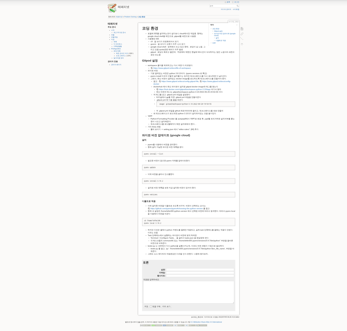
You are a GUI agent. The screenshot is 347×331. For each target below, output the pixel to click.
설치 (217, 38)
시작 (112, 30)
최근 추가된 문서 (120, 32)
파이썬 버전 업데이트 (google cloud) (225, 34)
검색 (238, 6)
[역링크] (242, 33)
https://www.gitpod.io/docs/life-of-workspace (172, 68)
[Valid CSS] (190, 325)
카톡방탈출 (118, 46)
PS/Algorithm (116, 49)
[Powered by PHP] (168, 325)
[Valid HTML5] (179, 325)
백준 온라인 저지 (122, 53)
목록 (115, 42)
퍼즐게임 (114, 37)
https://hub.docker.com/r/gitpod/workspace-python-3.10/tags (185, 89)
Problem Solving (130, 17)
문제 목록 (117, 51)
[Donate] (156, 325)
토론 (214, 43)
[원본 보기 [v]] (242, 28)
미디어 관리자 (226, 9)
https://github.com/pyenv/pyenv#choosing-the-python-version (176, 208)
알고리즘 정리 (119, 58)
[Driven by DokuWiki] (201, 325)
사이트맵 (236, 9)
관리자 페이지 (116, 65)
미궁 (112, 39)
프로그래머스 (121, 56)
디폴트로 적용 (221, 40)
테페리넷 (119, 17)
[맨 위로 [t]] (242, 44)
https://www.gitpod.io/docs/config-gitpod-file (180, 81)
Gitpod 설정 (218, 31)
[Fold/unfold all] (242, 39)
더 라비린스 (118, 44)
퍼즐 (112, 35)
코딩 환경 (141, 17)
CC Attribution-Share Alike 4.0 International (206, 322)
